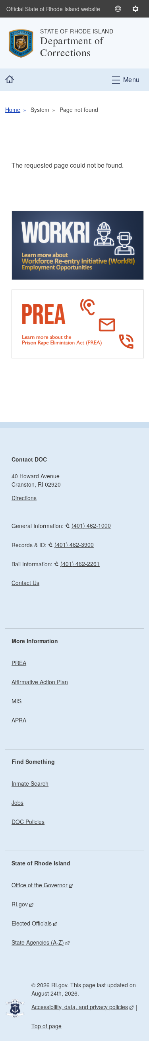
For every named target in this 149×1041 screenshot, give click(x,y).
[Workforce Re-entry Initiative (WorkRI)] (78, 245)
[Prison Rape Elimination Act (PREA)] (78, 324)
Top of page (46, 1026)
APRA (19, 720)
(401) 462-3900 (74, 544)
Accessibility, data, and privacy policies (79, 1007)
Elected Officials (32, 923)
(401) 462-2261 (80, 563)
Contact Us (25, 583)
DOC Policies (28, 822)
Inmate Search (30, 783)
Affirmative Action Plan (40, 682)
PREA (19, 663)
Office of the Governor (40, 885)
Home (12, 109)
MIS (16, 701)
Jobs (17, 802)
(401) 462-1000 (91, 525)
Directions (24, 498)
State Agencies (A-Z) (38, 942)
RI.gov (20, 904)
